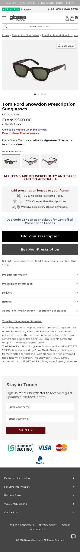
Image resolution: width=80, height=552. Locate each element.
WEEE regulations (15, 503)
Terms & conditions (22, 525)
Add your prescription (40, 236)
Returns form (12, 495)
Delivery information (17, 478)
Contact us (11, 512)
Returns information (17, 486)
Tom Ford (51, 327)
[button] (35, 94)
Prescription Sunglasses (25, 35)
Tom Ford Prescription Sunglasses (61, 35)
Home (5, 35)
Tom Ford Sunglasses (28, 346)
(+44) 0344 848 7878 (63, 9)
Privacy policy (48, 525)
